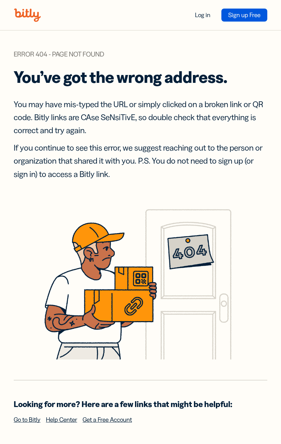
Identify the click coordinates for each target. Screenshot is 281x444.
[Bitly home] (27, 15)
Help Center (61, 419)
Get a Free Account (107, 419)
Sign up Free (244, 15)
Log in (202, 15)
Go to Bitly (27, 419)
